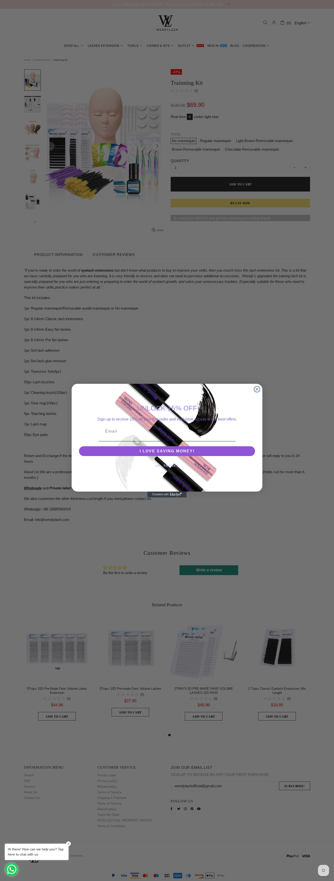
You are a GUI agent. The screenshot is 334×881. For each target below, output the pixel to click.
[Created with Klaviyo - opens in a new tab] (167, 494)
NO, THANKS (167, 466)
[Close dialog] (257, 389)
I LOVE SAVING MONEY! (167, 451)
